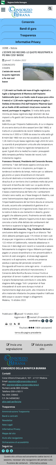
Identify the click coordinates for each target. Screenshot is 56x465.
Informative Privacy (28, 42)
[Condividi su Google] (46, 320)
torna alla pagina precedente (28, 332)
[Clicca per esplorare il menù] (3, 9)
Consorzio (28, 22)
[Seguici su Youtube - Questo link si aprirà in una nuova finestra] (11, 450)
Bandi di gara (28, 28)
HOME (5, 48)
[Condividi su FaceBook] (42, 320)
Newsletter (7, 420)
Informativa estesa (38, 463)
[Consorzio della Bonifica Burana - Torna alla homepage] (28, 12)
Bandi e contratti (10, 416)
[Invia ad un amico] (11, 324)
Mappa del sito (8, 433)
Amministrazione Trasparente (15, 411)
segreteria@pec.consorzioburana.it (23, 384)
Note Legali (7, 424)
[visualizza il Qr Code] (19, 324)
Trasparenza (28, 35)
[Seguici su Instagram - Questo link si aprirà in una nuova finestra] (7, 450)
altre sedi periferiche (11, 401)
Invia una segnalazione (14, 346)
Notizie (14, 48)
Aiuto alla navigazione (12, 438)
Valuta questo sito (43, 346)
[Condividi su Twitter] (50, 320)
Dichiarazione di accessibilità (15, 442)
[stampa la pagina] (6, 324)
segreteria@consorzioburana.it (22, 381)
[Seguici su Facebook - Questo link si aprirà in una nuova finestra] (3, 450)
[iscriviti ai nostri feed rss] (15, 324)
